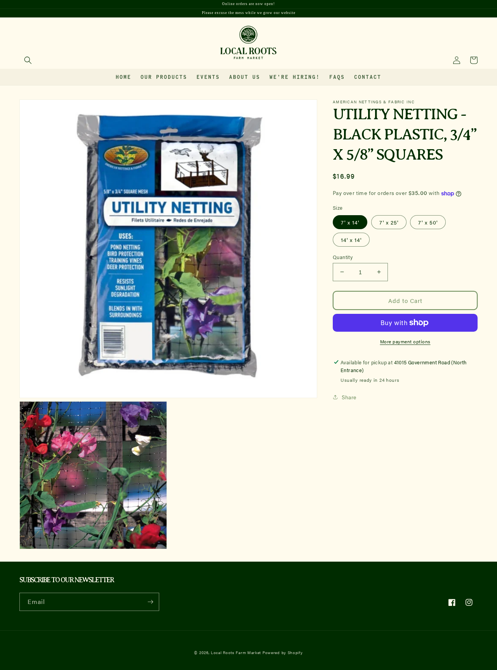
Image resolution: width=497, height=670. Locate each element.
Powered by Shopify (282, 652)
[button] (27, 60)
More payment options (405, 341)
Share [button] (349, 396)
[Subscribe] (150, 602)
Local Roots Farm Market (236, 652)
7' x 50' (428, 222)
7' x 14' (350, 222)
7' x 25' (388, 222)
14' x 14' (351, 239)
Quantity (343, 256)
